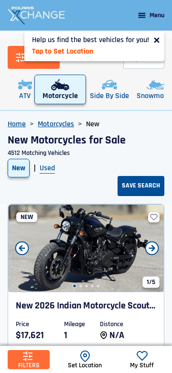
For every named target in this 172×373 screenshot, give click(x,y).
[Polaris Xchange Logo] (36, 15)
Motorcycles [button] (56, 124)
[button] (74, 286)
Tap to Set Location (62, 51)
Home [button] (17, 124)
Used (47, 168)
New (18, 168)
